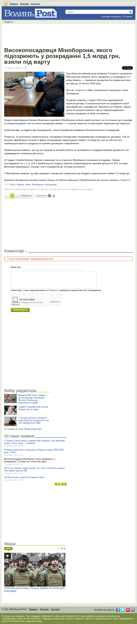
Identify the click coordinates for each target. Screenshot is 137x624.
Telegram (125, 180)
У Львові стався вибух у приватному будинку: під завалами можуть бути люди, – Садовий (34, 441)
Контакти (35, 3)
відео (8, 548)
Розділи (9, 21)
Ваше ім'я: (16, 267)
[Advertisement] (68, 35)
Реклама (24, 3)
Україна (20, 184)
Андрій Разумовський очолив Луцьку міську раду (33, 408)
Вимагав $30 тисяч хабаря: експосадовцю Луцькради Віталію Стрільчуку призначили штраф (32, 399)
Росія (12, 184)
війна (28, 184)
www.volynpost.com (70, 616)
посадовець (51, 184)
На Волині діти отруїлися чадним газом (24, 477)
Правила (14, 3)
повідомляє (80, 90)
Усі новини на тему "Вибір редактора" (23, 429)
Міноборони (38, 184)
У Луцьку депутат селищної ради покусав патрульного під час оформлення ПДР (33, 420)
